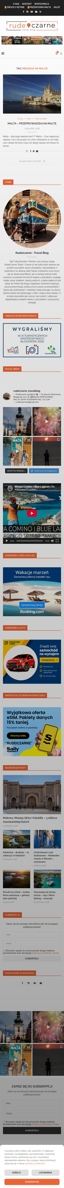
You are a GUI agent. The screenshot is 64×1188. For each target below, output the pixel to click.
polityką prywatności (35, 1163)
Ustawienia (45, 1172)
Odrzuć (16, 1172)
